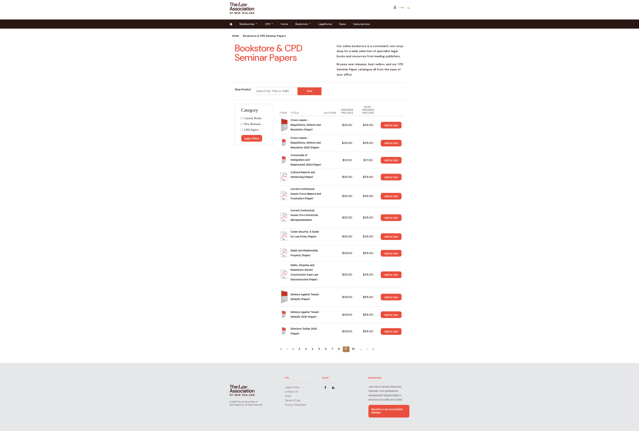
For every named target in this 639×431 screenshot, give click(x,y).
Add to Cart (391, 125)
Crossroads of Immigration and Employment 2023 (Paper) (306, 160)
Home (235, 36)
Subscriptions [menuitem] (361, 24)
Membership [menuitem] (246, 24)
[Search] (408, 9)
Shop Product (243, 89)
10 (353, 349)
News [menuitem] (342, 24)
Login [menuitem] (401, 8)
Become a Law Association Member (387, 411)
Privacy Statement (295, 405)
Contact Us (291, 392)
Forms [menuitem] (284, 24)
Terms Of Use (292, 400)
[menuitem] (231, 24)
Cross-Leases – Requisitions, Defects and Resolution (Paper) (306, 125)
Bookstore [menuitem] (301, 24)
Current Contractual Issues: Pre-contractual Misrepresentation (304, 215)
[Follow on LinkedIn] (333, 387)
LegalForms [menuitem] (325, 24)
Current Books (253, 118)
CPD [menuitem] (267, 24)
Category (247, 109)
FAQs (288, 396)
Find (309, 91)
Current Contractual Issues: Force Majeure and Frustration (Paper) (306, 194)
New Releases (252, 124)
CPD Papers (251, 129)
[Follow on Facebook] (325, 387)
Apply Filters (251, 138)
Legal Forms (292, 387)
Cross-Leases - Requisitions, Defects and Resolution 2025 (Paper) (306, 143)
